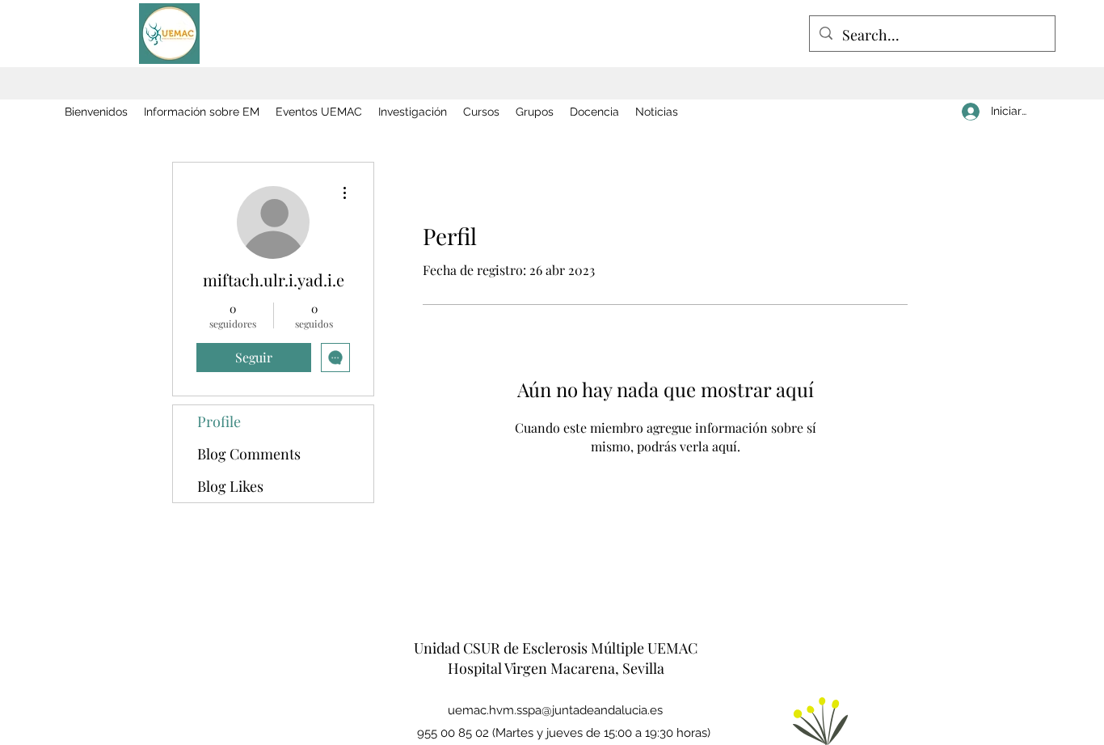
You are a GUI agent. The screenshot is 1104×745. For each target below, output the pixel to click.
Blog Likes (230, 486)
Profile (219, 421)
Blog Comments (249, 454)
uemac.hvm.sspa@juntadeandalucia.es (555, 710)
